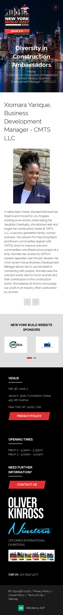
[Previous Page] (27, 301)
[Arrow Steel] (15, 345)
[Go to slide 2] (34, 358)
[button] (55, 7)
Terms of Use (35, 595)
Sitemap (13, 598)
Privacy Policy (42, 591)
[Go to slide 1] (29, 358)
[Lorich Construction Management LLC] (47, 345)
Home (32, 71)
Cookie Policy (16, 595)
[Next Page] (35, 301)
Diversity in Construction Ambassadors (33, 75)
